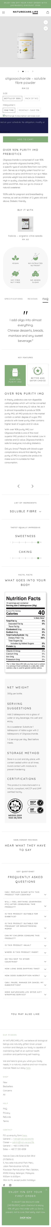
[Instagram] (10, 1185)
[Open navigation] (3, 12)
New (5, 1082)
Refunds (7, 1117)
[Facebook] (4, 1185)
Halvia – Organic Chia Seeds (25, 235)
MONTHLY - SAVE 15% (29, 110)
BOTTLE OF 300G (12, 98)
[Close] (46, 1190)
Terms (6, 1121)
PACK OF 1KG (31, 98)
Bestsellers (8, 1086)
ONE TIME (9, 110)
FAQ (5, 1108)
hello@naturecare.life (23, 1138)
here (28, 1068)
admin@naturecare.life (23, 1142)
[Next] (32, 71)
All (4, 1094)
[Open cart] (48, 12)
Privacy (6, 1113)
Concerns (7, 1090)
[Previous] (18, 71)
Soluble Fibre (24, 511)
